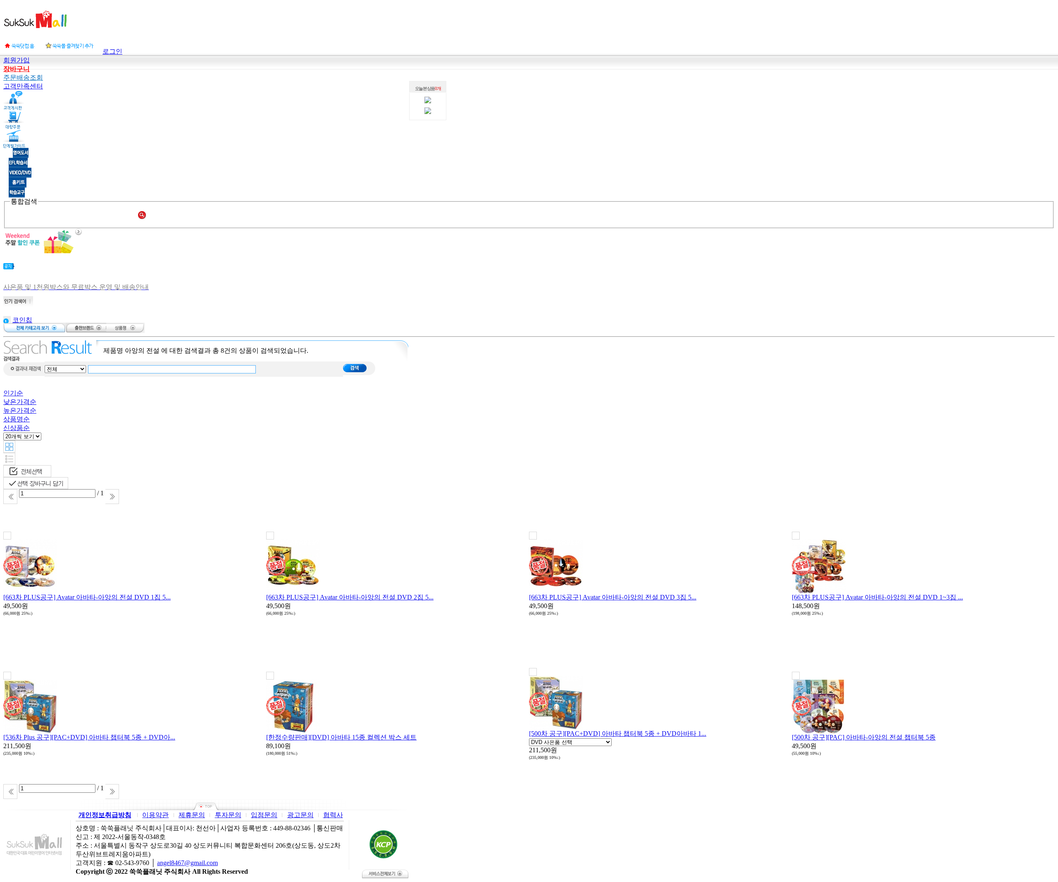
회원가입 (16, 60)
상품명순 (16, 419)
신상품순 (16, 427)
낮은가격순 (19, 401)
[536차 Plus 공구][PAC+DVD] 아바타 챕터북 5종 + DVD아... (89, 737)
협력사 (333, 814)
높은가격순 (19, 410)
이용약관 (155, 814)
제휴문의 (192, 814)
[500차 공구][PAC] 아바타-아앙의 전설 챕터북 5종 (864, 737)
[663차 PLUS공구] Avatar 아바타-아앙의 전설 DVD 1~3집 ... (877, 597)
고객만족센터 (23, 86)
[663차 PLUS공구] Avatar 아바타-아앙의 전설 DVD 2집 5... (350, 597)
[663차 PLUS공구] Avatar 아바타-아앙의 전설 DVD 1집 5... (87, 597)
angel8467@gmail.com (187, 862)
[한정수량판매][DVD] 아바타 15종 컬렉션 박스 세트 (341, 737)
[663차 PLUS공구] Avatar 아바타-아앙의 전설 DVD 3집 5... (612, 597)
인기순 (13, 393)
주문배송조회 (23, 77)
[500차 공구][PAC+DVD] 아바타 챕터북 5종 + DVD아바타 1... (617, 733)
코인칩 (22, 319)
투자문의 (228, 814)
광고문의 (300, 814)
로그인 (112, 51)
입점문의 (264, 814)
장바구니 (16, 68)
